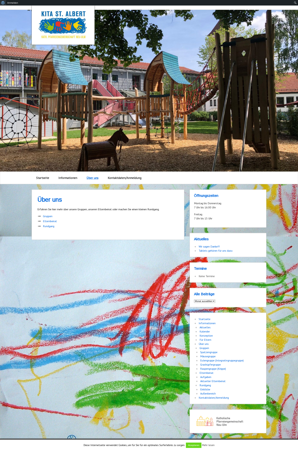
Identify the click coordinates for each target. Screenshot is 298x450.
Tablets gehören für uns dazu (215, 250)
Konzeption (206, 335)
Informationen (67, 178)
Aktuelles (205, 327)
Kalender (205, 331)
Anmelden (12, 2)
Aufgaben (205, 377)
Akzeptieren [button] (193, 445)
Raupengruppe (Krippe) (213, 368)
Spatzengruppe (208, 352)
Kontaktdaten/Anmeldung (124, 178)
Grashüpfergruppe (210, 364)
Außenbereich (208, 393)
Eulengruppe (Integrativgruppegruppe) (222, 360)
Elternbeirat (50, 221)
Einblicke (205, 389)
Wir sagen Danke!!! (209, 246)
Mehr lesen (208, 445)
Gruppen (47, 216)
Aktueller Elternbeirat (213, 381)
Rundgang (48, 226)
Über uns (92, 178)
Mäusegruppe (208, 356)
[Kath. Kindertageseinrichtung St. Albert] (63, 25)
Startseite (42, 178)
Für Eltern (205, 339)
